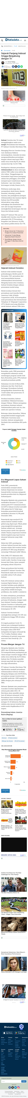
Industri (3, 1041)
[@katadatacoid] (18, 1087)
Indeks (2, 1064)
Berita (2, 1037)
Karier (22, 1091)
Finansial (10, 1037)
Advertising (16, 1091)
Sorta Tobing (11, 61)
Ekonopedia (7, 50)
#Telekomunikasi (12, 738)
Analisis (10, 1054)
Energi (2, 1044)
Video (23, 1049)
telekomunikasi (6, 170)
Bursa (9, 1042)
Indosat (4, 140)
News (23, 1051)
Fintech (16, 1042)
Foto (23, 1056)
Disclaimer (10, 1094)
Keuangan (10, 1041)
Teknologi (17, 1047)
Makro (9, 1039)
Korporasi (10, 1044)
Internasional (4, 1042)
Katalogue (24, 1054)
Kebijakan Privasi (20, 1092)
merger (3, 144)
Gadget (17, 1045)
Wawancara (17, 1056)
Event (2, 1072)
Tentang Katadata (9, 1091)
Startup (16, 1044)
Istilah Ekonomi (22, 46)
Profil (15, 46)
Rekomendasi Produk (7, 310)
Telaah (16, 1053)
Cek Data (10, 1056)
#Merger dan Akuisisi (7, 741)
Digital (16, 1037)
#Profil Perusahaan (19, 741)
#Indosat (4, 738)
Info (2, 1063)
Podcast (24, 1057)
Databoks (3, 1070)
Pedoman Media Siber (10, 1092)
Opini (16, 1054)
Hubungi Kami (18, 1094)
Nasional (3, 1039)
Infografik (10, 1053)
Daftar (24, 1081)
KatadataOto (4, 1073)
